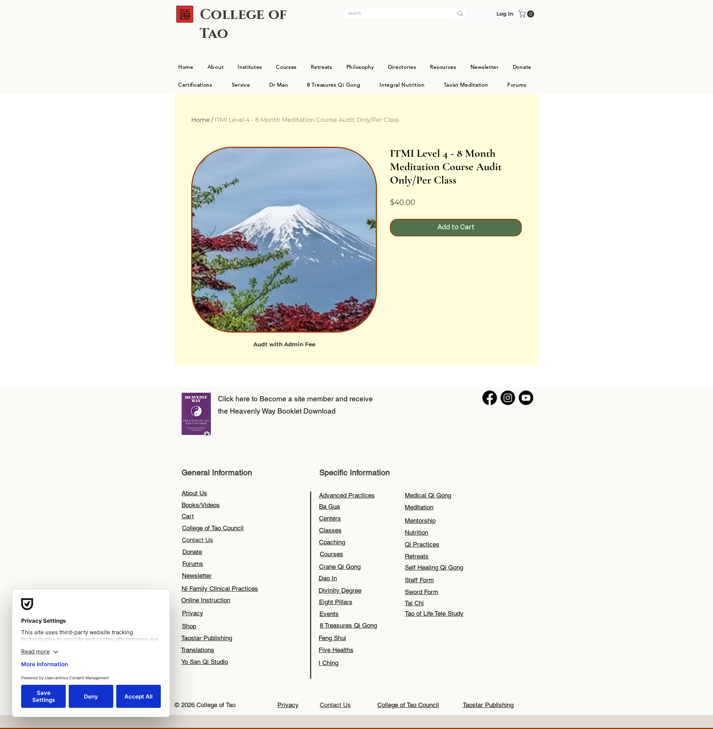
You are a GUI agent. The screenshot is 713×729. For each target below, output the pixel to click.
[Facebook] (489, 398)
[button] (527, 13)
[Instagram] (508, 398)
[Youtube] (526, 398)
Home (200, 119)
